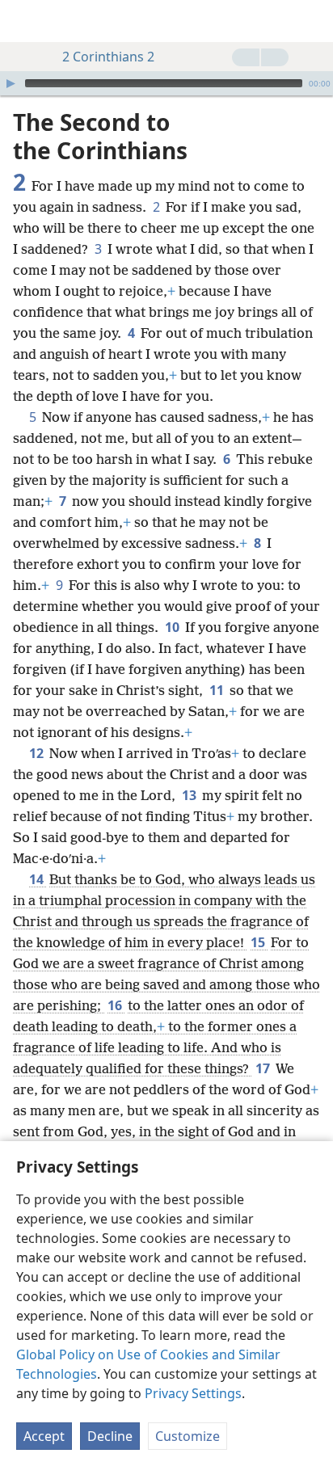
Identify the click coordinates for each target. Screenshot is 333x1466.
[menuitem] (24, 21)
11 (217, 690)
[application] (166, 83)
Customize (187, 1436)
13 (190, 795)
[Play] (10, 83)
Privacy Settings (193, 1393)
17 (263, 1068)
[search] (313, 21)
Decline (110, 1436)
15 (259, 942)
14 (37, 879)
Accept (44, 1436)
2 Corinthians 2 (108, 56)
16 (115, 1005)
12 (37, 753)
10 (173, 627)
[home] (24, 21)
